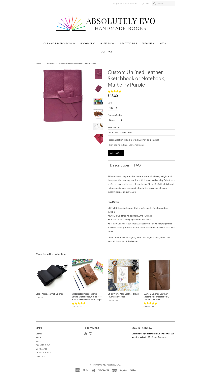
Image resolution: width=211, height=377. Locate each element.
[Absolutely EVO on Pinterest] (85, 334)
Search (39, 334)
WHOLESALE (41, 349)
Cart (147, 3)
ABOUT (39, 341)
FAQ (137, 165)
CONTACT (106, 51)
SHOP (38, 337)
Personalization (115, 115)
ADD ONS (147, 43)
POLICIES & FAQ (43, 345)
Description (119, 165)
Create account (130, 3)
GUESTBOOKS (108, 43)
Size (110, 102)
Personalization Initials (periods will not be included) (133, 139)
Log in (116, 3)
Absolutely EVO (113, 365)
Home (38, 64)
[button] (115, 91)
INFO (162, 43)
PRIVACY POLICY (44, 353)
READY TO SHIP (128, 43)
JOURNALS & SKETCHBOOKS (58, 43)
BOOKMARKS (87, 43)
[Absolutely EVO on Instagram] (90, 334)
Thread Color (114, 127)
